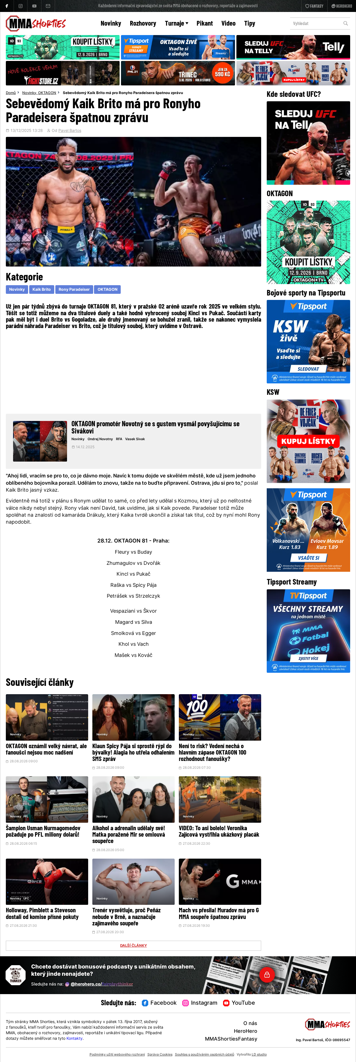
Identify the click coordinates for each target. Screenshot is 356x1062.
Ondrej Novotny (100, 439)
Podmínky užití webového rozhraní (117, 1054)
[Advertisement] (133, 371)
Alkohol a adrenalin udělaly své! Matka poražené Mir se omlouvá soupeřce (128, 835)
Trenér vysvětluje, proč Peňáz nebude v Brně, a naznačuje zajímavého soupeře (126, 917)
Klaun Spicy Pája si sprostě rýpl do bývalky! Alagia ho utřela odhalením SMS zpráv (133, 753)
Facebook (163, 1003)
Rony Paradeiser (74, 290)
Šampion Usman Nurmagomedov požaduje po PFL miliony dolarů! (43, 832)
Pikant (205, 23)
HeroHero (245, 1031)
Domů (11, 93)
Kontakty (74, 1039)
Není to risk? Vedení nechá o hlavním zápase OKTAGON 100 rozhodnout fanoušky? (212, 753)
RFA (119, 439)
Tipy (249, 23)
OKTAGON (47, 93)
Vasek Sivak (135, 439)
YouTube (243, 1003)
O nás (250, 1023)
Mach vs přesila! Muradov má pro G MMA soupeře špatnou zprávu (219, 914)
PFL (25, 816)
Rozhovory (143, 23)
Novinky (111, 23)
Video (228, 23)
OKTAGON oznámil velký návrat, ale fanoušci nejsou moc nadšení (46, 749)
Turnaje (174, 23)
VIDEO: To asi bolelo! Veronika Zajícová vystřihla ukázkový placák (219, 832)
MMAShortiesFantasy (231, 1039)
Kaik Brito (42, 290)
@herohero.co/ (102, 984)
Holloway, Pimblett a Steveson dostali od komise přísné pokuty (42, 914)
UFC (26, 898)
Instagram (204, 1003)
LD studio (259, 1054)
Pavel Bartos (69, 131)
